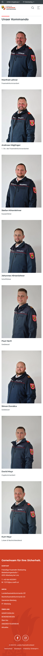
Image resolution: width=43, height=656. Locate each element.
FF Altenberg (6, 604)
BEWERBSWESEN (8, 617)
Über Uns (5, 620)
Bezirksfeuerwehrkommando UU (13, 597)
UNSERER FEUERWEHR (10, 624)
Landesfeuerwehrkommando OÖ (13, 593)
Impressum (17, 648)
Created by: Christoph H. (31, 648)
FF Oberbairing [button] (28, 2)
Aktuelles (5, 627)
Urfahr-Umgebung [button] (12, 2)
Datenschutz (8, 648)
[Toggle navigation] (38, 7)
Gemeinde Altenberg (9, 600)
